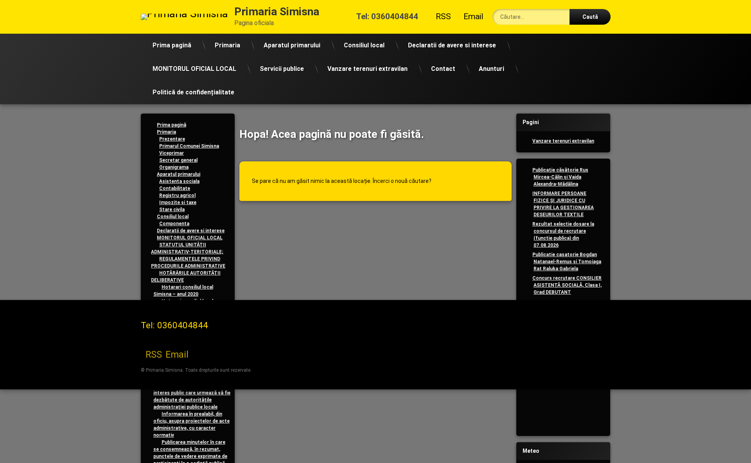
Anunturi (491, 68)
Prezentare (172, 139)
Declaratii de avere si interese (452, 45)
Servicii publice (282, 68)
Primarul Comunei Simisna (189, 146)
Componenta (174, 223)
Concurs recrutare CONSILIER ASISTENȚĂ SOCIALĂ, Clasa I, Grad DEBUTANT (567, 285)
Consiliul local (364, 45)
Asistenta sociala (179, 181)
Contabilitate (174, 188)
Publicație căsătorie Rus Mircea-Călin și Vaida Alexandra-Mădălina (560, 177)
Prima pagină (172, 45)
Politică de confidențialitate (193, 92)
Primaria (227, 45)
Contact (443, 68)
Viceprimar (171, 153)
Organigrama (174, 167)
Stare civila (172, 209)
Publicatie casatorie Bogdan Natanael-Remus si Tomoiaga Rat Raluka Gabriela (566, 261)
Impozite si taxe (177, 202)
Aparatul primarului (292, 45)
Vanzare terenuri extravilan (367, 68)
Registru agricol (177, 195)
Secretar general (178, 160)
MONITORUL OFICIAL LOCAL (194, 68)
